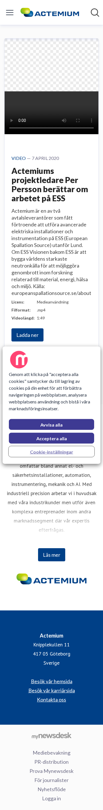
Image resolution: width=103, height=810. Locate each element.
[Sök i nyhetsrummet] (95, 12)
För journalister (51, 780)
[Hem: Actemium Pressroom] (50, 12)
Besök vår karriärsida (51, 690)
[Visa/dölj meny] (9, 12)
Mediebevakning (51, 752)
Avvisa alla (51, 424)
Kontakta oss (51, 699)
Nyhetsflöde (51, 789)
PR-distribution (51, 762)
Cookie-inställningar (51, 451)
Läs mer (51, 555)
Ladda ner (27, 335)
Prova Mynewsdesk (51, 771)
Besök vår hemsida (51, 681)
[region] (51, 405)
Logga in (51, 798)
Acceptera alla (51, 438)
